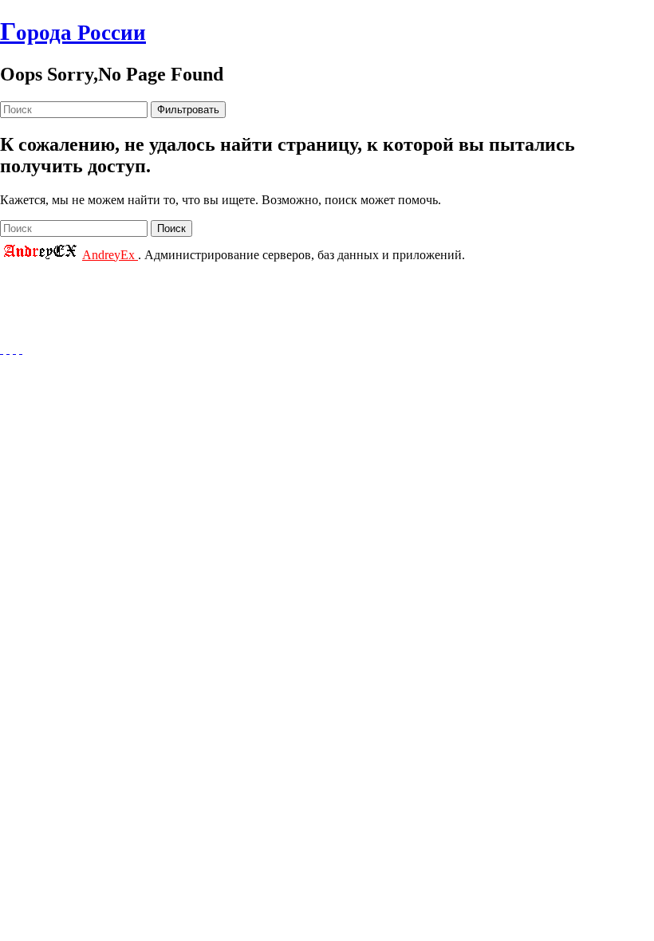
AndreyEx (110, 255)
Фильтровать (188, 110)
